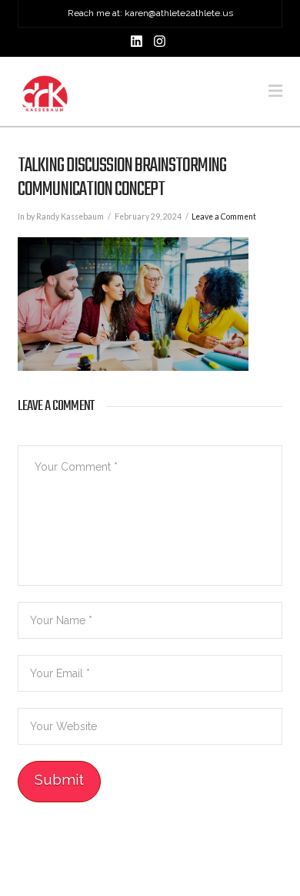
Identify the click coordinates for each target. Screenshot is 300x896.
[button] (275, 91)
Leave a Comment (224, 216)
